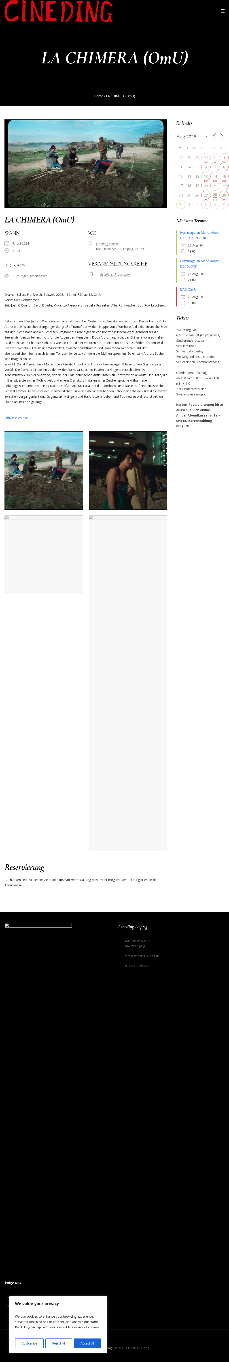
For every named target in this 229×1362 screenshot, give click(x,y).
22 (224, 185)
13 (206, 176)
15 (224, 176)
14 (215, 176)
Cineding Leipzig (107, 244)
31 (215, 157)
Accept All (88, 1343)
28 (215, 194)
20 (206, 185)
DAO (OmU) (188, 289)
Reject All (59, 1343)
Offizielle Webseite (17, 418)
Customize (29, 1343)
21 (215, 185)
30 (206, 157)
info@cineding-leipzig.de (142, 956)
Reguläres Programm (115, 274)
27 (206, 195)
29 (224, 195)
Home (98, 96)
